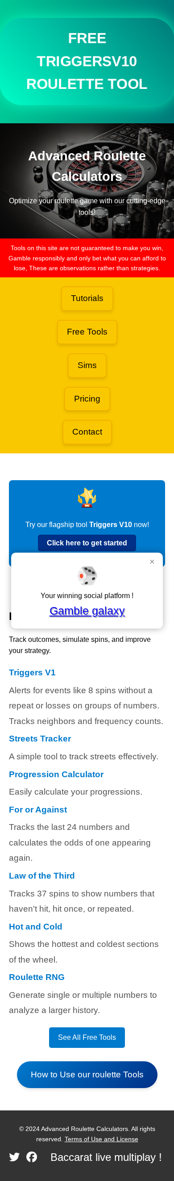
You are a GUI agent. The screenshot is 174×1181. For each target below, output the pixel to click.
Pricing (87, 398)
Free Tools (87, 331)
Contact (87, 431)
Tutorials (87, 298)
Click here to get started (87, 543)
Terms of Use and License (101, 1139)
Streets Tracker (40, 738)
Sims (87, 365)
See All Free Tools (87, 1037)
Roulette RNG (37, 977)
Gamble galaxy (87, 610)
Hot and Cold (35, 926)
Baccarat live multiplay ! (106, 1157)
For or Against (38, 809)
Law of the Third (42, 875)
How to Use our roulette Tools (87, 1074)
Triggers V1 (32, 672)
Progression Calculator (56, 774)
